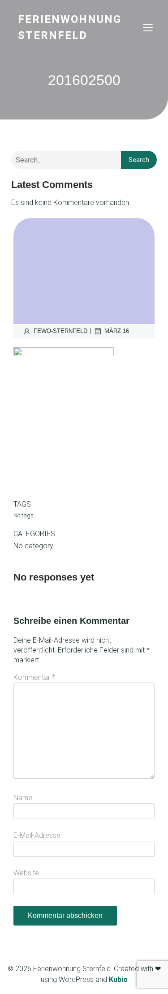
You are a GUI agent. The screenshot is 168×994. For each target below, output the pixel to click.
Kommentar (34, 677)
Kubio (118, 979)
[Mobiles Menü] (148, 27)
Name (22, 797)
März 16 (116, 331)
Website (26, 873)
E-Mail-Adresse (36, 835)
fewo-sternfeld (60, 331)
